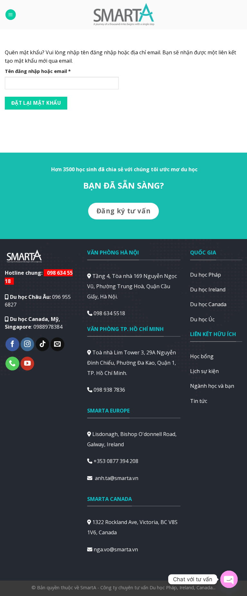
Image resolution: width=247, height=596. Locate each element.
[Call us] (12, 363)
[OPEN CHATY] (229, 579)
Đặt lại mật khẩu (36, 102)
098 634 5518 (109, 313)
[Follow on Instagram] (27, 344)
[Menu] (10, 14)
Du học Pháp (205, 274)
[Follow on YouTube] (27, 363)
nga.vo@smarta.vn (116, 549)
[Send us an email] (57, 344)
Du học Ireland (207, 289)
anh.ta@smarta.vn (116, 478)
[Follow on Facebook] (12, 344)
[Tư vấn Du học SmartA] (123, 14)
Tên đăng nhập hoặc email (43, 71)
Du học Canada (208, 304)
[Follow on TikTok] (43, 344)
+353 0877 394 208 (116, 461)
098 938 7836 (109, 389)
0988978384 (47, 326)
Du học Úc (202, 319)
